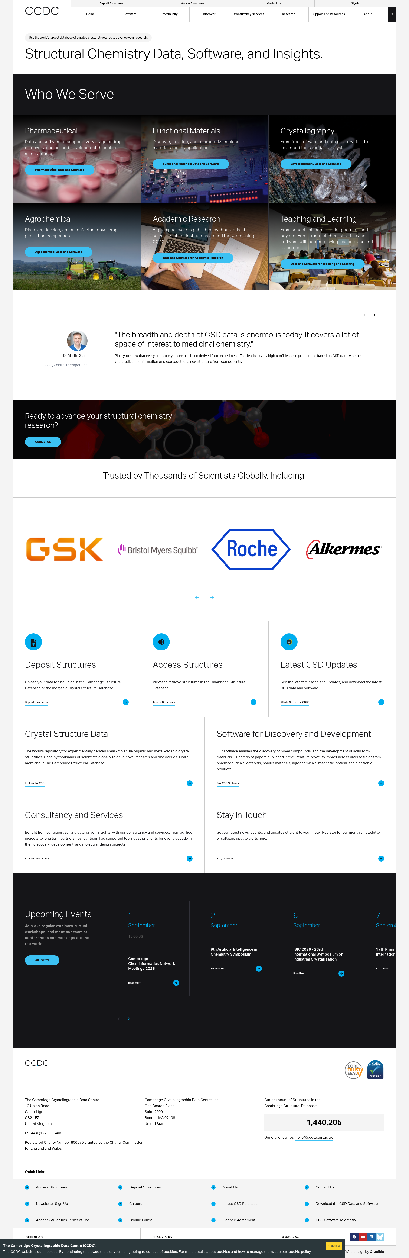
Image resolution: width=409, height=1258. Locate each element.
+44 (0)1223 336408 (45, 1133)
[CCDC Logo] (42, 11)
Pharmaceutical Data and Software (59, 169)
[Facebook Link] (354, 1237)
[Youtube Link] (363, 1237)
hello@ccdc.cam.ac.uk (314, 1137)
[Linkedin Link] (371, 1237)
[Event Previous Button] (366, 315)
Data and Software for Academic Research (193, 258)
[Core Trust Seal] (354, 1070)
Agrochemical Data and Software (58, 252)
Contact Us (43, 441)
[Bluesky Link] (380, 1237)
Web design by (364, 1252)
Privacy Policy (162, 1236)
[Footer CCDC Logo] (36, 1063)
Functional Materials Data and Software (191, 164)
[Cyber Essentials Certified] (375, 1069)
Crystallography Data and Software (316, 164)
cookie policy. (300, 1252)
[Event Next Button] (373, 315)
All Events (42, 960)
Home (90, 14)
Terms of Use (34, 1236)
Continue (334, 1246)
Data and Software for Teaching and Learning (322, 264)
